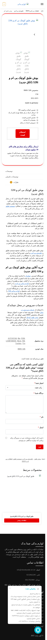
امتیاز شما (38, 383)
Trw (23, 343)
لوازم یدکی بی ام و (22, 283)
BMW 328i (21, 349)
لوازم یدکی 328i (13, 291)
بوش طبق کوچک (32, 317)
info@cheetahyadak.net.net (26, 570)
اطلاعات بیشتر (21, 520)
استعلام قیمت (22, 133)
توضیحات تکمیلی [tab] (11, 177)
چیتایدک (28, 276)
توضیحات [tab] (9, 171)
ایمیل (40, 427)
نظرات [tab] (15, 182)
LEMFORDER (11, 341)
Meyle (19, 341)
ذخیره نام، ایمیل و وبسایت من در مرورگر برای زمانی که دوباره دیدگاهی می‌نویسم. (26, 439)
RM (23, 341)
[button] (4, 4)
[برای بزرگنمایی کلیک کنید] (22, 34)
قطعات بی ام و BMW (32, 11)
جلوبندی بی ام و (19, 11)
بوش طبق (37, 459)
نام (41, 417)
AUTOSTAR (12, 338)
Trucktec (18, 343)
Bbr (19, 338)
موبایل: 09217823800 (32, 580)
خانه (42, 11)
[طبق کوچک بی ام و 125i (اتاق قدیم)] (21, 493)
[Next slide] (34, 34)
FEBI (23, 338)
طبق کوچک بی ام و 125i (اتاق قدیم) (21, 516)
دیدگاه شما (38, 393)
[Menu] (39, 4)
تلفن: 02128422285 (33, 575)
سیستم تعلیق (10, 206)
